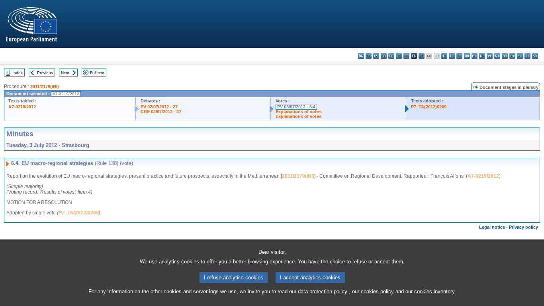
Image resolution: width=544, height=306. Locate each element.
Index (17, 73)
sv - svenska (535, 56)
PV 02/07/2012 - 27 (159, 106)
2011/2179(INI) (44, 86)
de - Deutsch (391, 56)
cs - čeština (376, 56)
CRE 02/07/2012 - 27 (161, 111)
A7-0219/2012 (22, 106)
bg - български (361, 56)
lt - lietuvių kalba (459, 56)
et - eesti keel (399, 56)
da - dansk (384, 56)
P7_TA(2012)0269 (428, 106)
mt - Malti (474, 56)
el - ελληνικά (406, 56)
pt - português (497, 56)
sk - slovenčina (512, 56)
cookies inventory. (435, 291)
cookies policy (377, 291)
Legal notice (492, 227)
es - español (369, 56)
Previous (45, 73)
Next (65, 73)
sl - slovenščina (520, 56)
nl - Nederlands (482, 56)
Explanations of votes (298, 111)
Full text (97, 73)
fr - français (422, 56)
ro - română (505, 56)
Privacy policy (523, 227)
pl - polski (490, 56)
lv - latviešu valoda (452, 56)
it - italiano (444, 56)
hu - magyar (467, 56)
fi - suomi (527, 56)
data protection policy (322, 291)
